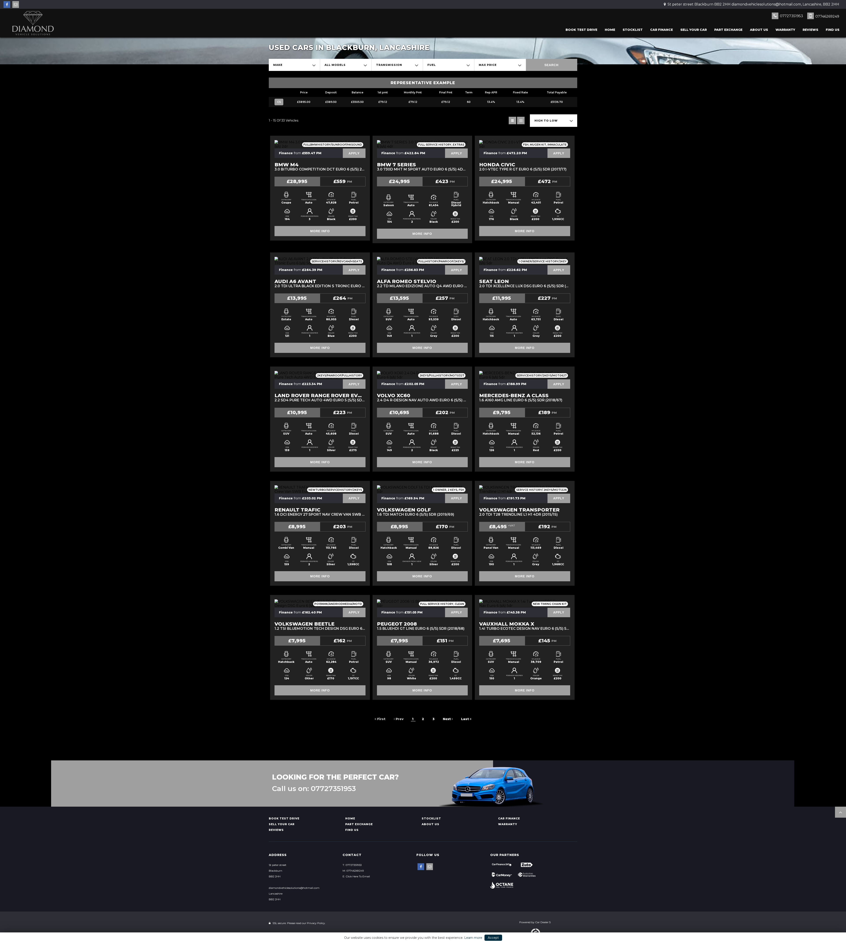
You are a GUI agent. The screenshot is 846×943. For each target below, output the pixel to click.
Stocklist (633, 30)
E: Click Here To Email (356, 876)
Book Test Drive (581, 30)
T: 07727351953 (352, 865)
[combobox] (294, 65)
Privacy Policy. (316, 923)
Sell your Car (693, 30)
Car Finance (661, 30)
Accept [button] (493, 938)
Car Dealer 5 (543, 922)
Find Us (832, 30)
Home (610, 30)
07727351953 (791, 16)
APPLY (354, 153)
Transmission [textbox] (389, 65)
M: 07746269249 (353, 870)
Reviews (810, 30)
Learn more (473, 938)
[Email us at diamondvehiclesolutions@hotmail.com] (15, 4)
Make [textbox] (277, 65)
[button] (840, 812)
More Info (320, 231)
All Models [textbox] (335, 65)
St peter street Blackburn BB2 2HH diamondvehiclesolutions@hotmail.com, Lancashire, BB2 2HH (753, 4)
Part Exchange (728, 30)
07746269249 (826, 16)
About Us (759, 30)
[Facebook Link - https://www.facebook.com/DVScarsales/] (7, 4)
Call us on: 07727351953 (314, 788)
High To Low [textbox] (546, 120)
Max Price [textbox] (488, 65)
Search (551, 65)
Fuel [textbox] (431, 65)
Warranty (785, 30)
